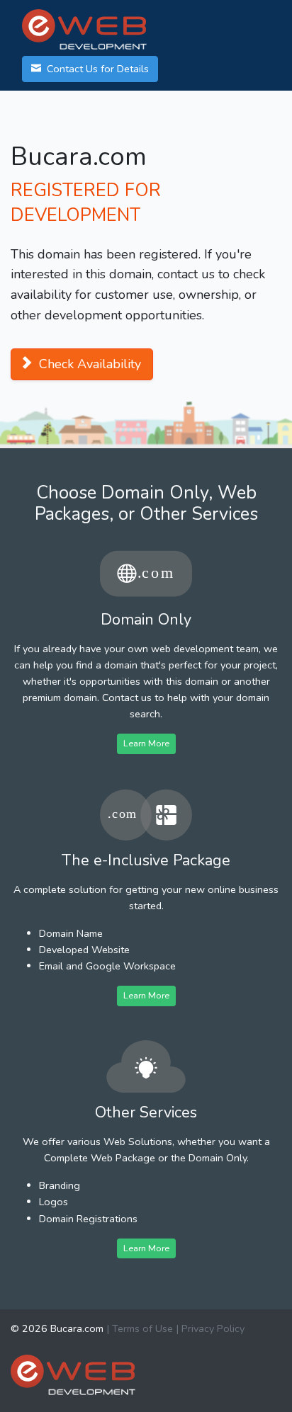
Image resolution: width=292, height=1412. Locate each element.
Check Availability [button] (88, 363)
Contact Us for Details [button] (96, 69)
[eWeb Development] (73, 1374)
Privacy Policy (213, 1328)
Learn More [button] (146, 743)
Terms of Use (142, 1328)
